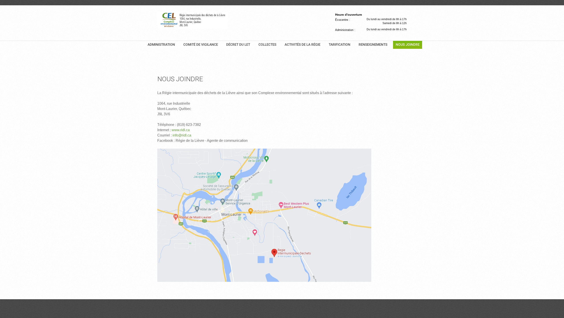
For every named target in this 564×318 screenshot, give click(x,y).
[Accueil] (192, 20)
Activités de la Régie (302, 45)
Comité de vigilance (200, 45)
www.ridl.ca (181, 130)
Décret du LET (238, 45)
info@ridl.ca (182, 135)
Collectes (267, 45)
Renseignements (373, 45)
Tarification (339, 45)
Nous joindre (407, 45)
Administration (161, 45)
